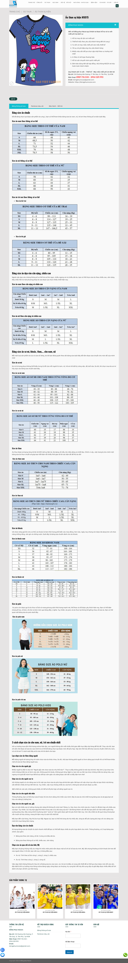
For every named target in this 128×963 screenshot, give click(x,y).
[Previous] (9, 901)
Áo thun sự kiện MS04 (50, 912)
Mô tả (13, 99)
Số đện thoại (69, 941)
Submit (69, 952)
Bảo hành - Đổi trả (55, 106)
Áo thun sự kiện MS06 (78, 912)
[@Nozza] (2, 955)
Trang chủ (31, 2)
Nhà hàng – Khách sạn (80, 2)
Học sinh (55, 2)
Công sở (39, 2)
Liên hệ (116, 2)
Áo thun (47, 2)
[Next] (118, 901)
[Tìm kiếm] (117, 5)
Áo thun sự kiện (43, 11)
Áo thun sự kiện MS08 (22, 912)
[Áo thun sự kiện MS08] (22, 896)
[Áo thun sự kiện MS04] (50, 896)
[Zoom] (11, 83)
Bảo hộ (68, 2)
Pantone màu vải (37, 106)
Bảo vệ (63, 2)
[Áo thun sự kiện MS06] (78, 896)
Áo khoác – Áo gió (105, 2)
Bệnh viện (94, 2)
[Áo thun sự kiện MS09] (106, 896)
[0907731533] (2, 950)
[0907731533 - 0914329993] (125, 955)
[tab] (13, 98)
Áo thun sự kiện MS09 (106, 912)
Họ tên (68, 931)
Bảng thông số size (19, 106)
